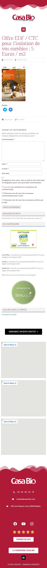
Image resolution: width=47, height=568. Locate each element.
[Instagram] (32, 524)
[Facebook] (15, 524)
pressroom (8, 119)
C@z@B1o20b (22, 60)
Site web (5, 173)
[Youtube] (23, 524)
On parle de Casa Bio (9, 314)
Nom (4, 164)
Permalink (20, 119)
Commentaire (8, 139)
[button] (23, 29)
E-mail (5, 169)
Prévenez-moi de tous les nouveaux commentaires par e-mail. (18, 194)
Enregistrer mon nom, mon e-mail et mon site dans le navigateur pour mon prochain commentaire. (23, 181)
